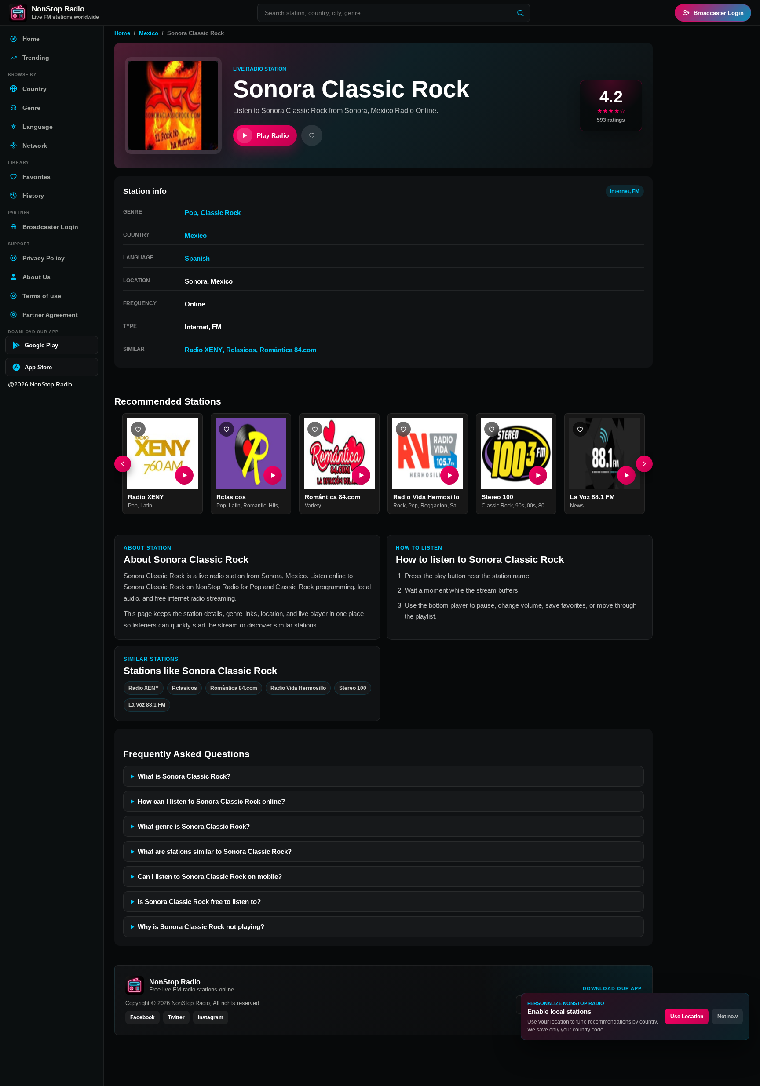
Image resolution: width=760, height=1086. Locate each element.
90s (519, 506)
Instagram (210, 1017)
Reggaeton (433, 506)
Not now (727, 1016)
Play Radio (273, 135)
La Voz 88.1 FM (592, 496)
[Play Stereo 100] (538, 475)
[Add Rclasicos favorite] (226, 429)
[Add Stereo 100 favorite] (491, 429)
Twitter (176, 1017)
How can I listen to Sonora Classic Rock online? (211, 801)
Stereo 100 (497, 496)
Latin (146, 506)
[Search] (520, 13)
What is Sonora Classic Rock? (184, 776)
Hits (273, 506)
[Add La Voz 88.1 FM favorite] (580, 429)
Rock (399, 506)
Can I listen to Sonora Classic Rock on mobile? (210, 876)
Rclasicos (241, 349)
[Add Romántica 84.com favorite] (314, 429)
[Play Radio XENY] (184, 475)
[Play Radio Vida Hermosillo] (449, 475)
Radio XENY (204, 349)
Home (122, 33)
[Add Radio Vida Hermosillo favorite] (403, 429)
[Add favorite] (311, 135)
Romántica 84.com (287, 349)
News (577, 506)
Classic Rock (221, 212)
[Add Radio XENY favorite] (138, 429)
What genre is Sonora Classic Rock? (194, 826)
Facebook (142, 1017)
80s (542, 506)
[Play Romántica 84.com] (361, 475)
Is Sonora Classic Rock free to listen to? (199, 901)
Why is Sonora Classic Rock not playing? (201, 926)
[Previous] (122, 464)
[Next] (644, 464)
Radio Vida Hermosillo (426, 496)
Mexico (148, 33)
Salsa (457, 506)
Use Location (686, 1016)
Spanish (197, 258)
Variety (313, 506)
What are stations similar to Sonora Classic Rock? (215, 851)
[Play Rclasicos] (272, 475)
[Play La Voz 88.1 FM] (626, 475)
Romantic (254, 506)
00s (531, 506)
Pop (191, 212)
